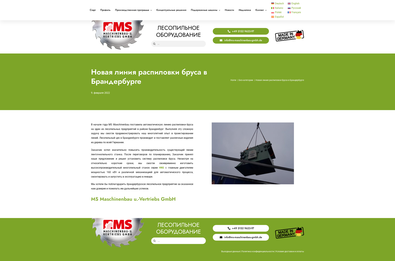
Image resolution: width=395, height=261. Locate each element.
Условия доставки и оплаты (289, 251)
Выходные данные (230, 251)
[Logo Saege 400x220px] (117, 21)
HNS (161, 167)
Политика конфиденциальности (257, 251)
